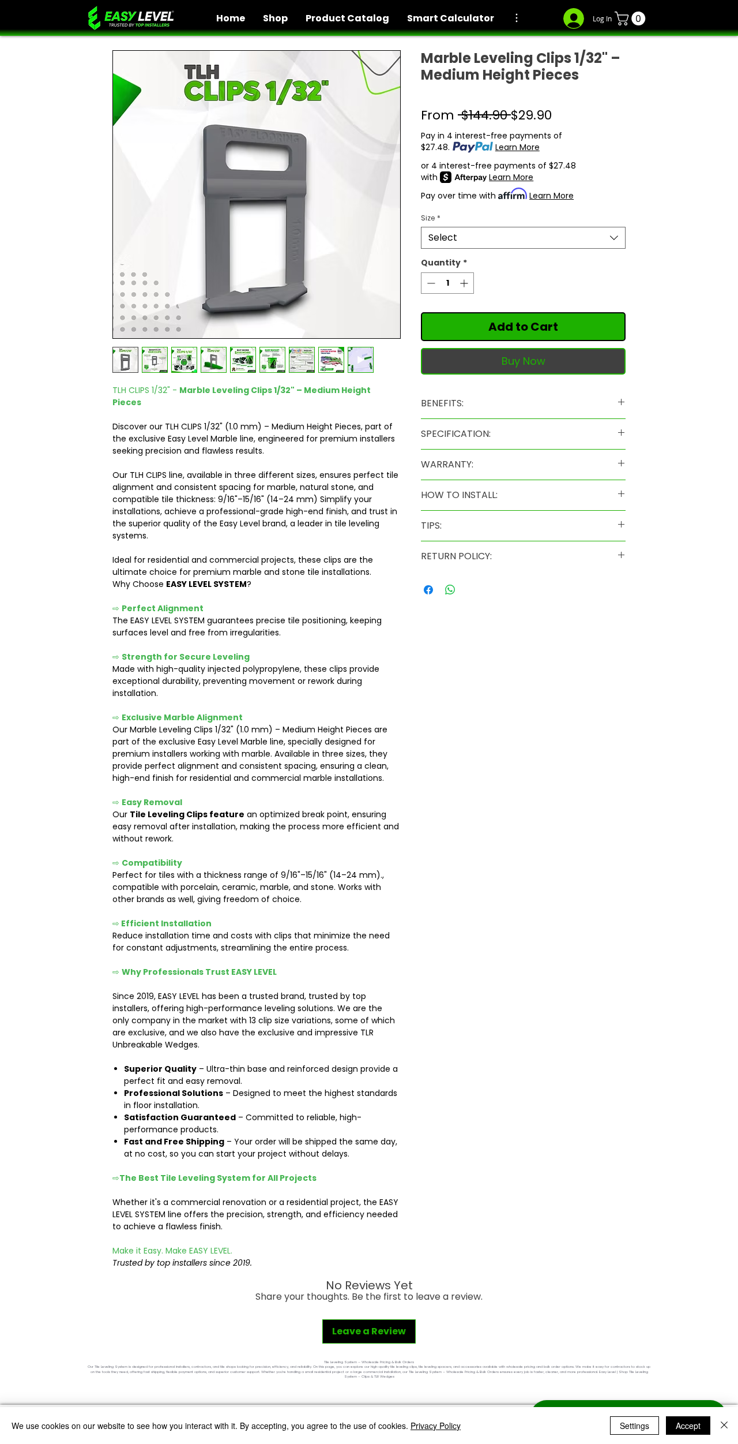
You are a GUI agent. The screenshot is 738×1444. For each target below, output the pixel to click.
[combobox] (523, 238)
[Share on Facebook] (428, 590)
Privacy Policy (436, 1425)
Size (430, 218)
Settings (634, 1425)
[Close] (724, 1425)
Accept (688, 1425)
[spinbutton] (447, 283)
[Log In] (572, 18)
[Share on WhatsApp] (450, 590)
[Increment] (465, 283)
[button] (632, 18)
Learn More (517, 147)
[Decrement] (430, 283)
